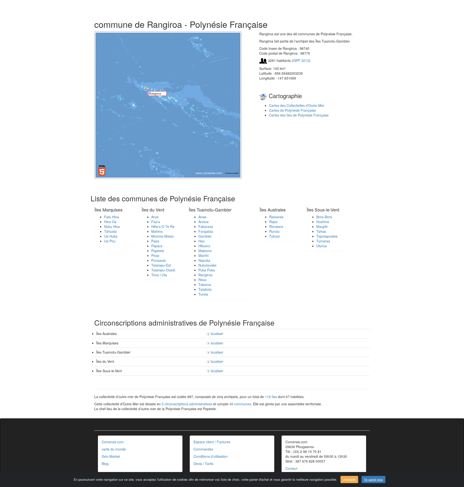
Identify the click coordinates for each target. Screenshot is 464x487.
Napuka (204, 260)
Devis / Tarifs (203, 463)
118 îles (271, 396)
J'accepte (349, 479)
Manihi (203, 255)
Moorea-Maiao (162, 236)
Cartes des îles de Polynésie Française (299, 115)
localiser (217, 333)
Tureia (203, 294)
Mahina (157, 231)
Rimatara (276, 226)
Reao (202, 279)
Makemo (205, 250)
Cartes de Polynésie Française (292, 110)
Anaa (202, 216)
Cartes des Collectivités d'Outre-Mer (296, 105)
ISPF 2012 (301, 60)
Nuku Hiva (112, 226)
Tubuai (274, 236)
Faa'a (155, 221)
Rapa (273, 221)
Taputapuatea (327, 236)
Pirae (155, 255)
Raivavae (276, 216)
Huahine (322, 221)
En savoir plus (373, 479)
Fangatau (205, 231)
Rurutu (274, 231)
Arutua (203, 221)
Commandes (203, 449)
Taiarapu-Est (161, 265)
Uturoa (321, 245)
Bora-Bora (324, 216)
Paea (155, 241)
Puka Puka (206, 270)
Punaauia (158, 260)
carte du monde (114, 449)
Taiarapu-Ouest (163, 270)
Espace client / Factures (212, 441)
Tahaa (321, 231)
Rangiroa (205, 274)
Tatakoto (205, 289)
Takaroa (204, 284)
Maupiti (321, 226)
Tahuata (110, 231)
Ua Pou (110, 241)
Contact (291, 468)
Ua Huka (110, 236)
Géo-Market (111, 456)
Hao (201, 241)
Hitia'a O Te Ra (162, 226)
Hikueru (204, 245)
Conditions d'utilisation (211, 456)
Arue (155, 216)
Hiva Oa (110, 221)
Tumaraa (323, 241)
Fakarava (205, 226)
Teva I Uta (159, 274)
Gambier (205, 236)
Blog (105, 463)
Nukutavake (207, 265)
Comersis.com (113, 441)
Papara (156, 245)
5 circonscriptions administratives (187, 403)
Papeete (157, 250)
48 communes (240, 403)
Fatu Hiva (111, 216)
